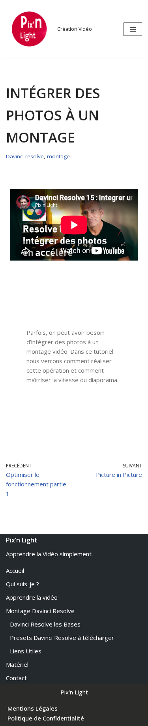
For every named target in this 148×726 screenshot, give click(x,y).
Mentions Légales (32, 708)
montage (58, 156)
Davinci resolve (25, 156)
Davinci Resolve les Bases (45, 624)
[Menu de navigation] (133, 29)
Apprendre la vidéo (32, 597)
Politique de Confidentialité (45, 718)
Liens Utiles (25, 651)
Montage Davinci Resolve (40, 611)
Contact (16, 678)
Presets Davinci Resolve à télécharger (62, 638)
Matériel (17, 664)
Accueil (15, 570)
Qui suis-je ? (22, 584)
